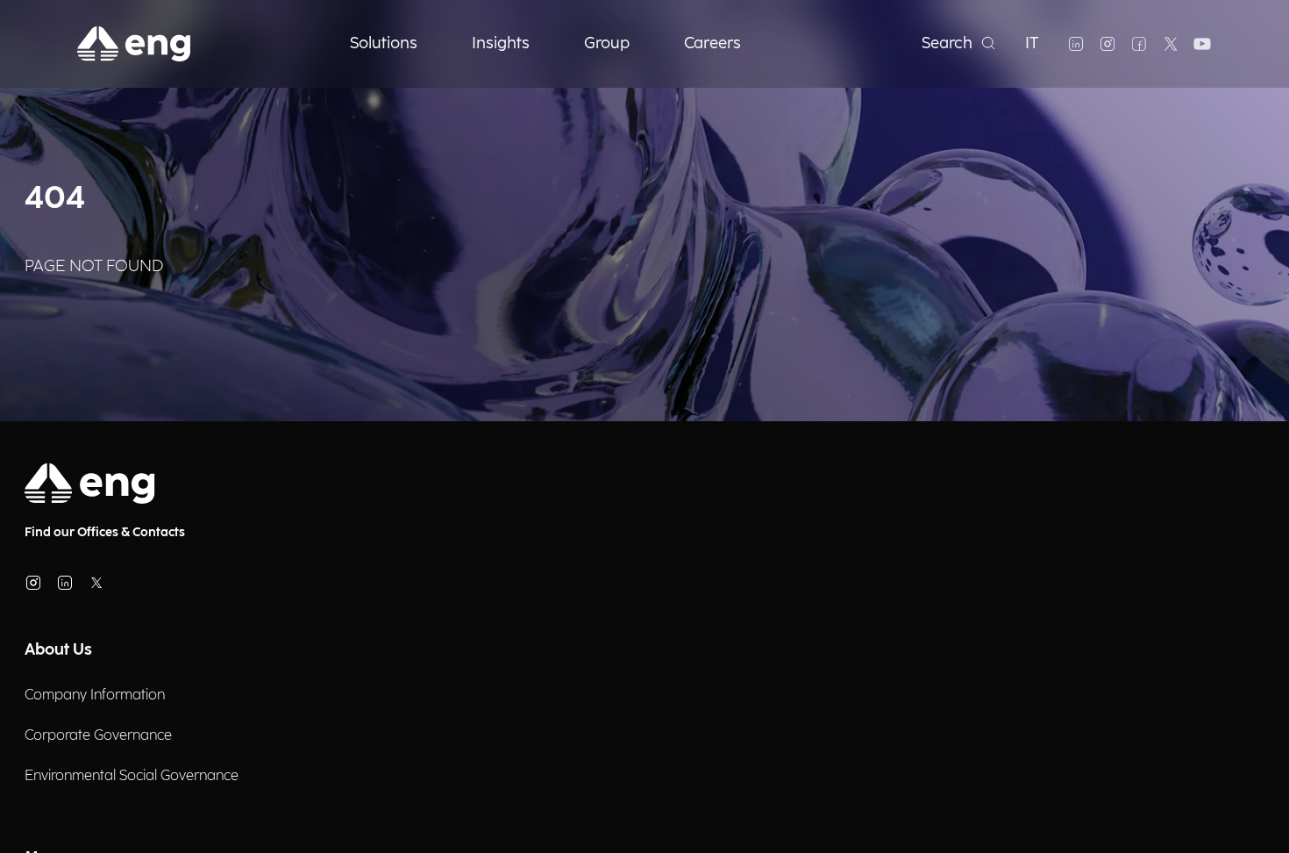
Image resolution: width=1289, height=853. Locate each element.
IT (1032, 43)
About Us (58, 650)
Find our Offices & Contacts (105, 532)
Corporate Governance (98, 736)
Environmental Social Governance (132, 776)
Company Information (95, 695)
